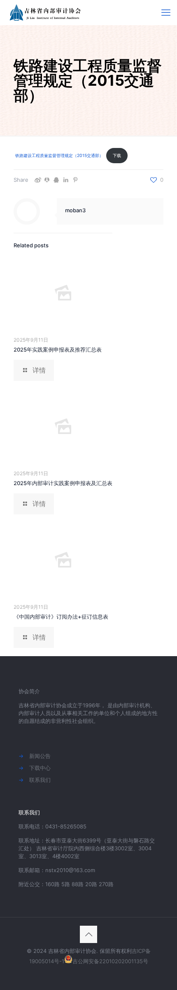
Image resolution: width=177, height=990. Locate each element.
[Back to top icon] (88, 934)
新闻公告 (40, 756)
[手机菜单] (166, 12)
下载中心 (40, 768)
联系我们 (40, 780)
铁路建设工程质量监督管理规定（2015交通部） (59, 155)
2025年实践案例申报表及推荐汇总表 (58, 349)
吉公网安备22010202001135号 (110, 961)
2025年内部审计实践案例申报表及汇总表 (63, 483)
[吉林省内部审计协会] (46, 12)
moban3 (75, 210)
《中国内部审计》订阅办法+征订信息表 (61, 616)
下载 (117, 155)
